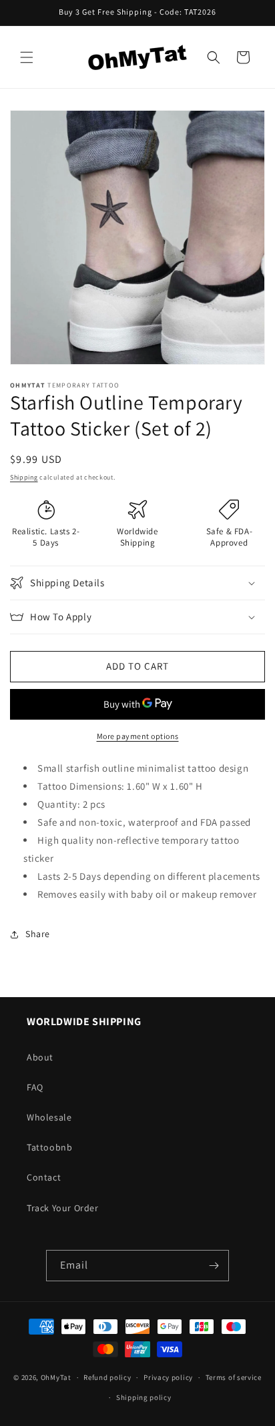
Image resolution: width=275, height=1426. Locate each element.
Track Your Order (63, 1208)
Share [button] (37, 934)
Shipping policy (144, 1397)
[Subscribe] (213, 1265)
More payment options (138, 736)
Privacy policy (168, 1377)
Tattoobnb (49, 1147)
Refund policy (107, 1377)
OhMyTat (56, 1377)
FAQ (35, 1087)
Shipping (24, 477)
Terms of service (234, 1377)
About (40, 1057)
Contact (44, 1177)
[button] (26, 57)
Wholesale (49, 1117)
